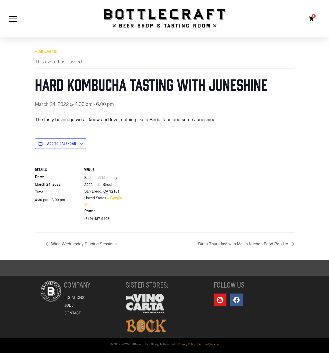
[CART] (311, 18)
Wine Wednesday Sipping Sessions (83, 244)
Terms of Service (208, 344)
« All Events (46, 51)
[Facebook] (236, 300)
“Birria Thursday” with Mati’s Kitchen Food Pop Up (243, 244)
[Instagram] (220, 300)
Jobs (69, 305)
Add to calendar (61, 144)
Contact (73, 312)
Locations (74, 297)
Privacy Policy (187, 344)
